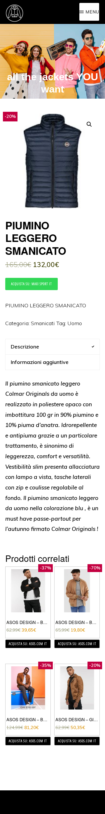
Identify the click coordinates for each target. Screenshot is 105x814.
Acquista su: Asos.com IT (28, 643)
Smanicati (43, 323)
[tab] (52, 346)
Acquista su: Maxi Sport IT (31, 283)
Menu (92, 12)
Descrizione (25, 346)
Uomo (74, 323)
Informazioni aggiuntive (40, 362)
